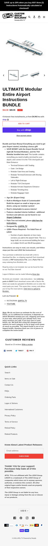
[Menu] (44, 16)
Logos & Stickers (11, 403)
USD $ (23, 511)
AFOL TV (20, 538)
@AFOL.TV (22, 301)
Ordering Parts (10, 397)
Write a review (27, 344)
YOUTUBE (11, 304)
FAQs (7, 391)
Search (7, 373)
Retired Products (11, 434)
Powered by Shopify (29, 538)
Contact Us (9, 385)
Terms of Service (11, 422)
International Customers (14, 409)
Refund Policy (10, 428)
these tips (35, 274)
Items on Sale (10, 379)
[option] (13, 75)
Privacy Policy (10, 416)
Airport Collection (14, 217)
